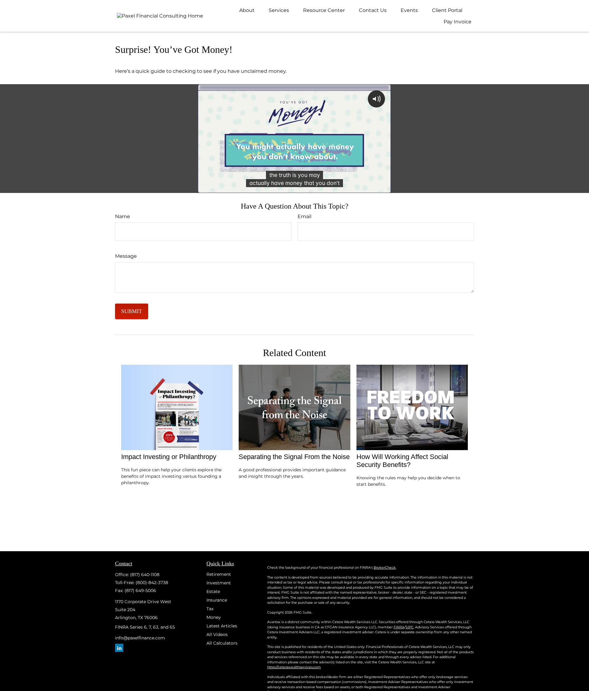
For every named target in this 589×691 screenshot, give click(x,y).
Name (122, 216)
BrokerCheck (385, 567)
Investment (218, 583)
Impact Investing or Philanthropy (168, 457)
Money (213, 617)
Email (304, 216)
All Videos (217, 634)
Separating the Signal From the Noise (294, 457)
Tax (210, 608)
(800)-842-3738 (152, 582)
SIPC (410, 627)
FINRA (399, 627)
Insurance (216, 600)
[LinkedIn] (119, 648)
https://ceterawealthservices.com (294, 667)
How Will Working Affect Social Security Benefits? (402, 461)
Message (126, 256)
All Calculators (221, 643)
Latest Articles (221, 626)
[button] (247, 10)
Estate (213, 591)
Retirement (218, 574)
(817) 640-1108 (145, 574)
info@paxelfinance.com (140, 638)
